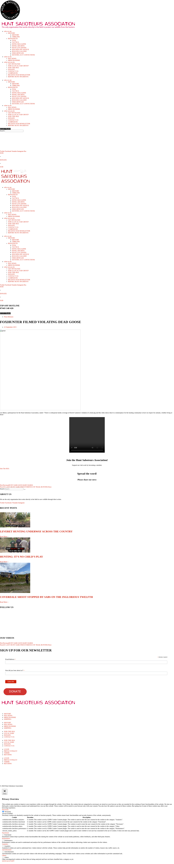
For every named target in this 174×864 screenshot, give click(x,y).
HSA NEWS (12, 58)
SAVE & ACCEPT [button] (8, 861)
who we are (7, 31)
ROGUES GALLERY (19, 51)
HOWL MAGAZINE (19, 44)
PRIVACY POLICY (10, 751)
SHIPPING (7, 719)
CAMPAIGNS (13, 73)
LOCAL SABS (9, 733)
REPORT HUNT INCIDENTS (18, 77)
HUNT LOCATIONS (19, 47)
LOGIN (6, 749)
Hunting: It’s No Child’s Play (21, 556)
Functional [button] (5, 833)
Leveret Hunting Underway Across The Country (36, 531)
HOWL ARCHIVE (18, 46)
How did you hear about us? (14, 670)
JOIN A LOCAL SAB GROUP (18, 66)
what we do (7, 57)
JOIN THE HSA (13, 67)
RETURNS (8, 755)
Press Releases (8, 317)
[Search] (24, 489)
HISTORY (11, 33)
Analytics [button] (5, 844)
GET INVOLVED (14, 64)
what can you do (9, 62)
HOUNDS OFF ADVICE (20, 49)
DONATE (11, 69)
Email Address (10, 659)
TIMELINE (16, 37)
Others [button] (4, 855)
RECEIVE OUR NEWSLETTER (19, 75)
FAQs (14, 40)
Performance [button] (6, 838)
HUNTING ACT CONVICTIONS (23, 55)
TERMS (6, 753)
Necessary (7, 811)
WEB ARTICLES (18, 53)
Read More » (4, 536)
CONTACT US (13, 71)
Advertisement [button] (6, 850)
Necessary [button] (5, 809)
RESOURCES (13, 38)
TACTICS (15, 42)
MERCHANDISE (14, 60)
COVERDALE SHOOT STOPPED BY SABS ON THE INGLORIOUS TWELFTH (46, 597)
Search (2, 131)
